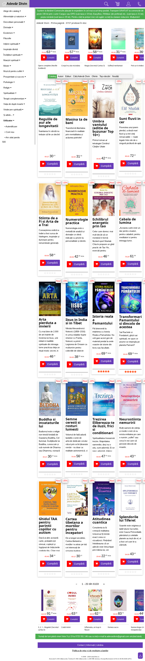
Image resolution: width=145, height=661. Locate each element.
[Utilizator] (128, 3)
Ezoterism (8, 33)
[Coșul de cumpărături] (117, 3)
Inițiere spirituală (11, 44)
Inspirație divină (10, 49)
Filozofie (7, 38)
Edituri (68, 76)
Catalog (52, 76)
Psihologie (8, 82)
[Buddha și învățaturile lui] (50, 399)
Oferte (95, 76)
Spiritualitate (9, 93)
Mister (6, 66)
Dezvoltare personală (13, 22)
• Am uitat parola (12, 137)
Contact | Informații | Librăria (90, 645)
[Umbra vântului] (103, 100)
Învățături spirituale (12, 55)
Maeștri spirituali (11, 60)
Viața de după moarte (13, 104)
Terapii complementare (14, 98)
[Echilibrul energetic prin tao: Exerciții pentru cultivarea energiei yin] (103, 199)
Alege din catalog (11, 11)
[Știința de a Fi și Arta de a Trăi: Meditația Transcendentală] (50, 199)
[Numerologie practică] (77, 199)
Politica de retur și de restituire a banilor (90, 650)
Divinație (7, 27)
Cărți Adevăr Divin (81, 76)
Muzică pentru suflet (13, 71)
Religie (6, 87)
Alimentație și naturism (14, 16)
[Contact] (139, 3)
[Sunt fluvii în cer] (130, 98)
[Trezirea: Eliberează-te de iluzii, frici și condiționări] (103, 398)
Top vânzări (105, 76)
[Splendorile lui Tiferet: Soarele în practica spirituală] (130, 497)
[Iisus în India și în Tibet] (77, 299)
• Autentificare (11, 126)
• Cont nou (9, 132)
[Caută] (106, 3)
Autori (60, 76)
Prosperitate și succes (14, 76)
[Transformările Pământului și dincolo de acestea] (130, 297)
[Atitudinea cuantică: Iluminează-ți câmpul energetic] (103, 498)
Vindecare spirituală (12, 109)
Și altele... (8, 115)
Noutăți (115, 76)
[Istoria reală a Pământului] (103, 297)
